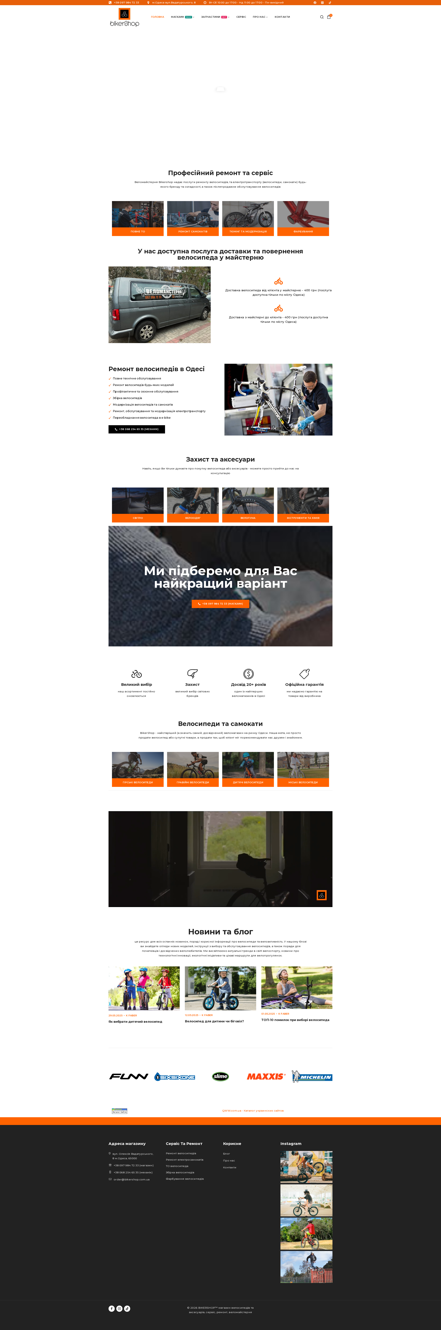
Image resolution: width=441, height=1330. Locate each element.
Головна (157, 16)
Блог (226, 1153)
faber (133, 1015)
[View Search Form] (322, 17)
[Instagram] (322, 2)
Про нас (229, 1160)
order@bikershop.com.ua (132, 1179)
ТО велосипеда (177, 1166)
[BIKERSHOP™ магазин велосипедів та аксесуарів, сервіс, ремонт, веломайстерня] (125, 16)
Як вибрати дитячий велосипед (135, 1022)
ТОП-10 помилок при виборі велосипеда (295, 1020)
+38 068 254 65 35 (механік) (133, 1172)
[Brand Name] (129, 1076)
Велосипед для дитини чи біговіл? (214, 1021)
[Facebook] (315, 2)
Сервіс (241, 16)
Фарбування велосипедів (185, 1178)
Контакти (282, 16)
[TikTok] (329, 2)
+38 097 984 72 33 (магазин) (134, 1165)
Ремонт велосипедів (181, 1153)
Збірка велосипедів (180, 1172)
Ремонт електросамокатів (185, 1159)
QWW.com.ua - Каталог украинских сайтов (253, 1110)
